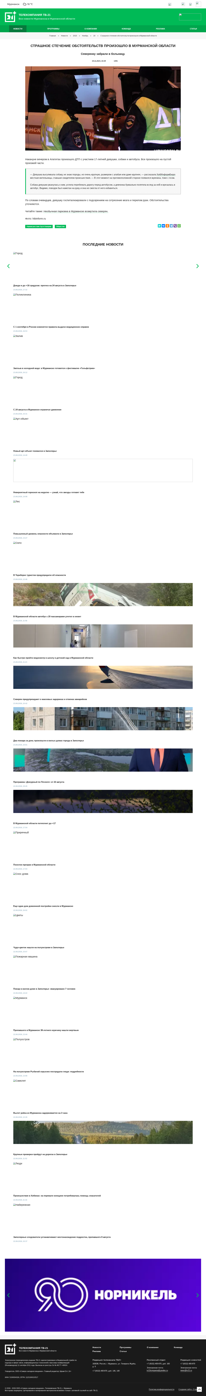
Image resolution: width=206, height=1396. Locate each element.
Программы (53, 29)
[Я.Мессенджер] (159, 225)
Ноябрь (85, 36)
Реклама (160, 29)
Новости (17, 29)
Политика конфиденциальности (161, 1389)
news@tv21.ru (186, 1370)
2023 (75, 36)
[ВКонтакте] (163, 225)
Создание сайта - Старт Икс (190, 1389)
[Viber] (175, 225)
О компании (91, 29)
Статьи (193, 29)
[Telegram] (171, 225)
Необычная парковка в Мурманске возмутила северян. (76, 211)
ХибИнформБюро (166, 174)
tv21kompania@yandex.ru (157, 1370)
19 (94, 36)
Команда (126, 29)
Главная (52, 36)
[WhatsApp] (179, 225)
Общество (60, 226)
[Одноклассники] (167, 225)
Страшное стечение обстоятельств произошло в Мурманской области (128, 36)
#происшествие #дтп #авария (39, 226)
